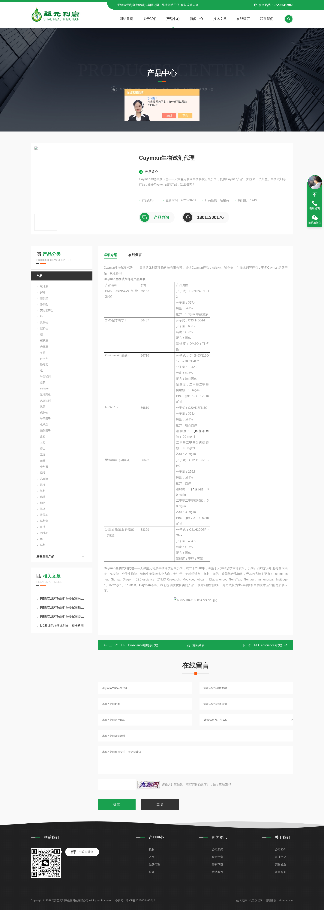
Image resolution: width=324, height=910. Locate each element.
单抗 (42, 352)
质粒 (42, 436)
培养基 (44, 514)
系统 (42, 454)
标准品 (44, 532)
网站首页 (126, 19)
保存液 (44, 346)
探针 (42, 292)
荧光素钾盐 (46, 310)
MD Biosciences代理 (268, 645)
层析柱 (44, 328)
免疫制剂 (45, 400)
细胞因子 (45, 430)
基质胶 (44, 298)
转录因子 (45, 418)
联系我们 (266, 19)
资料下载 (217, 864)
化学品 (44, 424)
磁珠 (42, 496)
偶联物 (44, 412)
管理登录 (271, 900)
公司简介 (280, 849)
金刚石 (44, 466)
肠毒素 (44, 364)
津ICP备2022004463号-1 (140, 900)
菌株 (42, 460)
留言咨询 (280, 872)
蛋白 (42, 448)
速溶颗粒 (45, 394)
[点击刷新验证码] (148, 784)
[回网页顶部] (315, 194)
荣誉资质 (280, 864)
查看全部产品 (45, 556)
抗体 (42, 508)
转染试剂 (45, 376)
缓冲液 (44, 286)
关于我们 (150, 19)
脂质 (42, 472)
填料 (42, 490)
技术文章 (220, 19)
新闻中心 (196, 19)
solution (44, 388)
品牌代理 (154, 864)
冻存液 (44, 478)
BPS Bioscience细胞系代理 (139, 645)
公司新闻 (217, 849)
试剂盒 (44, 520)
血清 (42, 526)
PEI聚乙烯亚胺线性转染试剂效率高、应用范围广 (63, 598)
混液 (42, 484)
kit (41, 316)
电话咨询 (314, 208)
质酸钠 (44, 322)
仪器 (151, 872)
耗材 (151, 849)
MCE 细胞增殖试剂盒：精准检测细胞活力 (63, 625)
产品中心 (173, 19)
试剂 (42, 544)
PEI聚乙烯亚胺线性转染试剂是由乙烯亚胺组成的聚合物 (63, 616)
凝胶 (42, 382)
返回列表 (198, 645)
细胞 (42, 502)
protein (44, 358)
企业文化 (280, 857)
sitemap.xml (286, 900)
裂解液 (44, 340)
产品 (39, 275)
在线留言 (243, 19)
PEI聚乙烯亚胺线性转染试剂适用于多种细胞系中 (63, 607)
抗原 (42, 406)
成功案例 (217, 872)
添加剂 (44, 304)
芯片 (42, 442)
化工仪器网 (255, 900)
